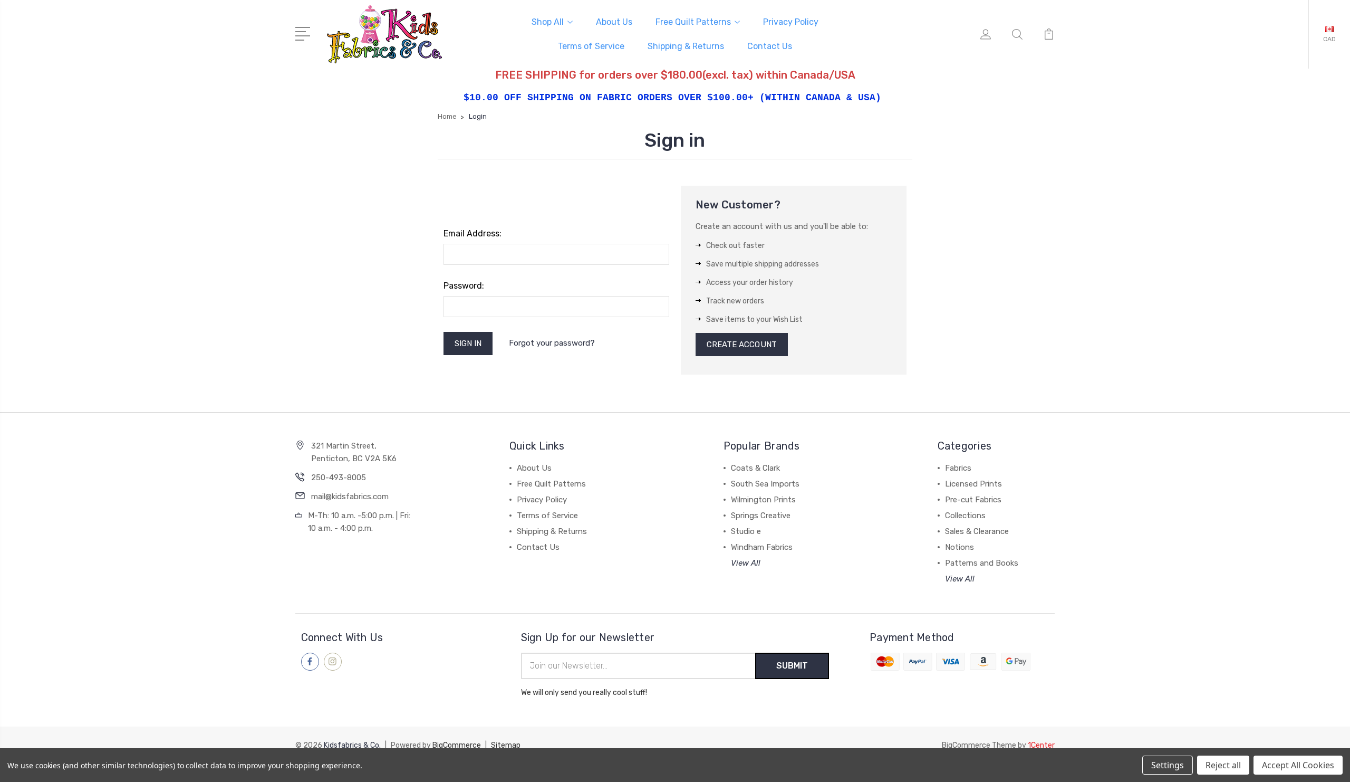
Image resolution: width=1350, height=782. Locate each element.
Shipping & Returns (686, 46)
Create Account (742, 344)
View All (745, 563)
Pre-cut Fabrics (973, 499)
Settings (1167, 765)
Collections (965, 515)
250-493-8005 (338, 477)
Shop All (548, 22)
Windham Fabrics (762, 547)
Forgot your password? (552, 343)
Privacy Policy (790, 22)
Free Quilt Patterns (693, 22)
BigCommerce (456, 745)
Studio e (746, 531)
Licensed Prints (973, 484)
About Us (614, 22)
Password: (463, 286)
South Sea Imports (765, 484)
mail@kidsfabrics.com (350, 496)
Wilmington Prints (763, 499)
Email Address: (472, 233)
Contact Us (769, 46)
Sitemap (505, 745)
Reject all (1223, 765)
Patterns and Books (981, 563)
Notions (959, 547)
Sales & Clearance (977, 531)
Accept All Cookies (1298, 765)
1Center (1041, 745)
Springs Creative (760, 515)
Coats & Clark (755, 468)
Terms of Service (591, 46)
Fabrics (958, 468)
